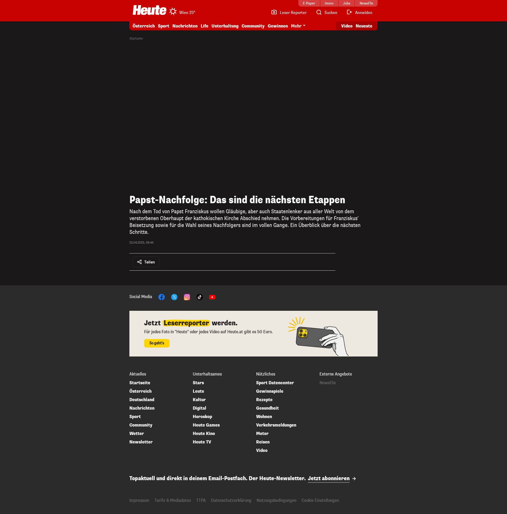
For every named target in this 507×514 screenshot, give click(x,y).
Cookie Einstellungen (320, 500)
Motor (262, 433)
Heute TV (202, 442)
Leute (198, 391)
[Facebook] (161, 296)
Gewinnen (278, 26)
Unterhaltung (225, 26)
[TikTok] (199, 296)
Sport (163, 26)
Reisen (263, 442)
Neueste (364, 26)
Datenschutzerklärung (231, 500)
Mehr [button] (296, 26)
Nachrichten (141, 408)
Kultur (199, 399)
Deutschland (141, 399)
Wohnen (264, 416)
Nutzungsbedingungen (276, 500)
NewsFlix (328, 383)
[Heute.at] (150, 10)
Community (253, 26)
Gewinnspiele (269, 391)
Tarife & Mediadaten (172, 500)
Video (347, 26)
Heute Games (206, 425)
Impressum (139, 500)
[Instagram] (187, 296)
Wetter (136, 433)
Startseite (136, 38)
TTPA (201, 500)
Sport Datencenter (275, 383)
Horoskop (202, 416)
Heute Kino (204, 433)
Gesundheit (267, 408)
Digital (199, 408)
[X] (174, 296)
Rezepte (264, 399)
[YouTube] (212, 296)
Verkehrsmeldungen (276, 425)
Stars (198, 383)
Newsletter (141, 442)
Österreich (144, 26)
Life (204, 26)
